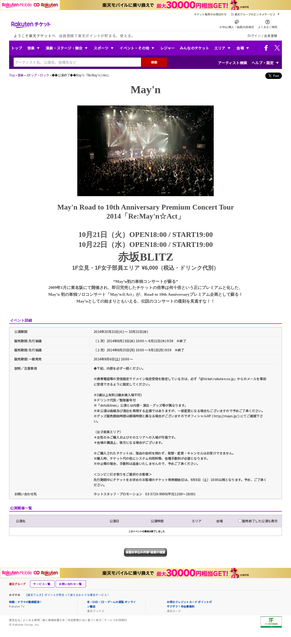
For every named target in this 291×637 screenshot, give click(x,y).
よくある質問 (31, 620)
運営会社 (14, 620)
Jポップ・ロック (37, 75)
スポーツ (101, 48)
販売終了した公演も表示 (259, 521)
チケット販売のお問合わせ (210, 14)
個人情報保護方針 (53, 620)
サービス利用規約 (115, 620)
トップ (16, 48)
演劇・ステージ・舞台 (64, 48)
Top (12, 75)
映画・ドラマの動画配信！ (25, 602)
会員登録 (270, 35)
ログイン (254, 35)
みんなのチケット (194, 48)
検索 (154, 62)
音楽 (31, 48)
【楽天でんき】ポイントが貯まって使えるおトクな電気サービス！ (67, 595)
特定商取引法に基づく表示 (85, 620)
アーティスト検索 (232, 62)
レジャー (167, 48)
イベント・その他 (134, 48)
